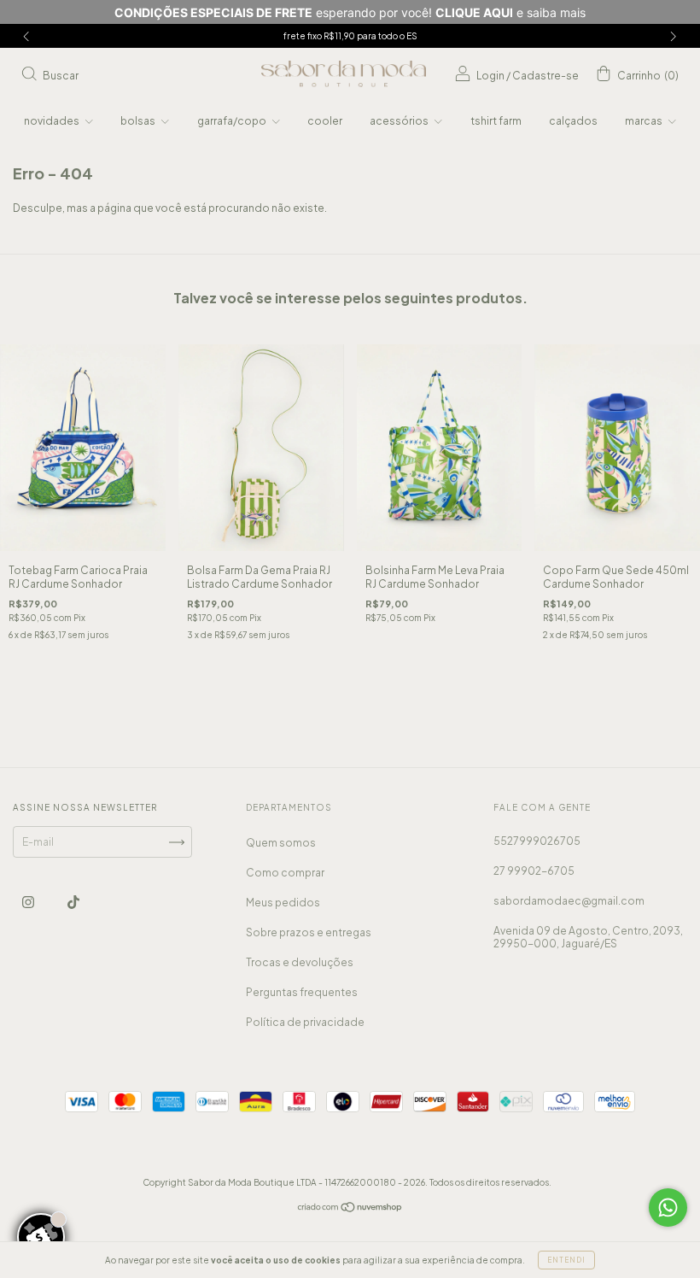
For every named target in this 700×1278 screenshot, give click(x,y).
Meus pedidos (283, 902)
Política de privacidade (305, 1022)
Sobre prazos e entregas (308, 932)
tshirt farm (496, 120)
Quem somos (281, 842)
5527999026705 (536, 841)
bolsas (138, 120)
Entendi (566, 1260)
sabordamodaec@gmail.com (569, 900)
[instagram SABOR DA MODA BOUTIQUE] (29, 902)
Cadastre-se (545, 75)
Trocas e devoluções (299, 962)
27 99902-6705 (534, 871)
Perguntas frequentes (302, 992)
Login (490, 75)
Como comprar (285, 872)
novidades (52, 120)
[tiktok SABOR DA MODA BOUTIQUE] (73, 902)
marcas (644, 120)
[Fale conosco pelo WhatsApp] (668, 1207)
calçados (573, 120)
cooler (324, 120)
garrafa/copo (232, 120)
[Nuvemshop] (350, 1209)
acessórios (400, 120)
